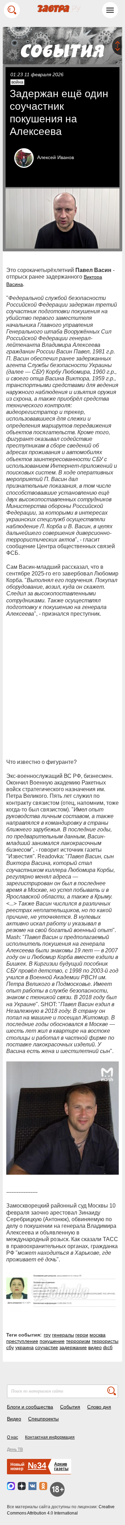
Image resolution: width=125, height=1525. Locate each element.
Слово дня (99, 1407)
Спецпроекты (43, 1419)
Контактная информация (50, 1437)
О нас (12, 1437)
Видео (14, 1419)
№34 (37, 1465)
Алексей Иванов (55, 157)
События (70, 1407)
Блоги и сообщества (30, 1407)
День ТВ (15, 1449)
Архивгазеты (61, 1466)
